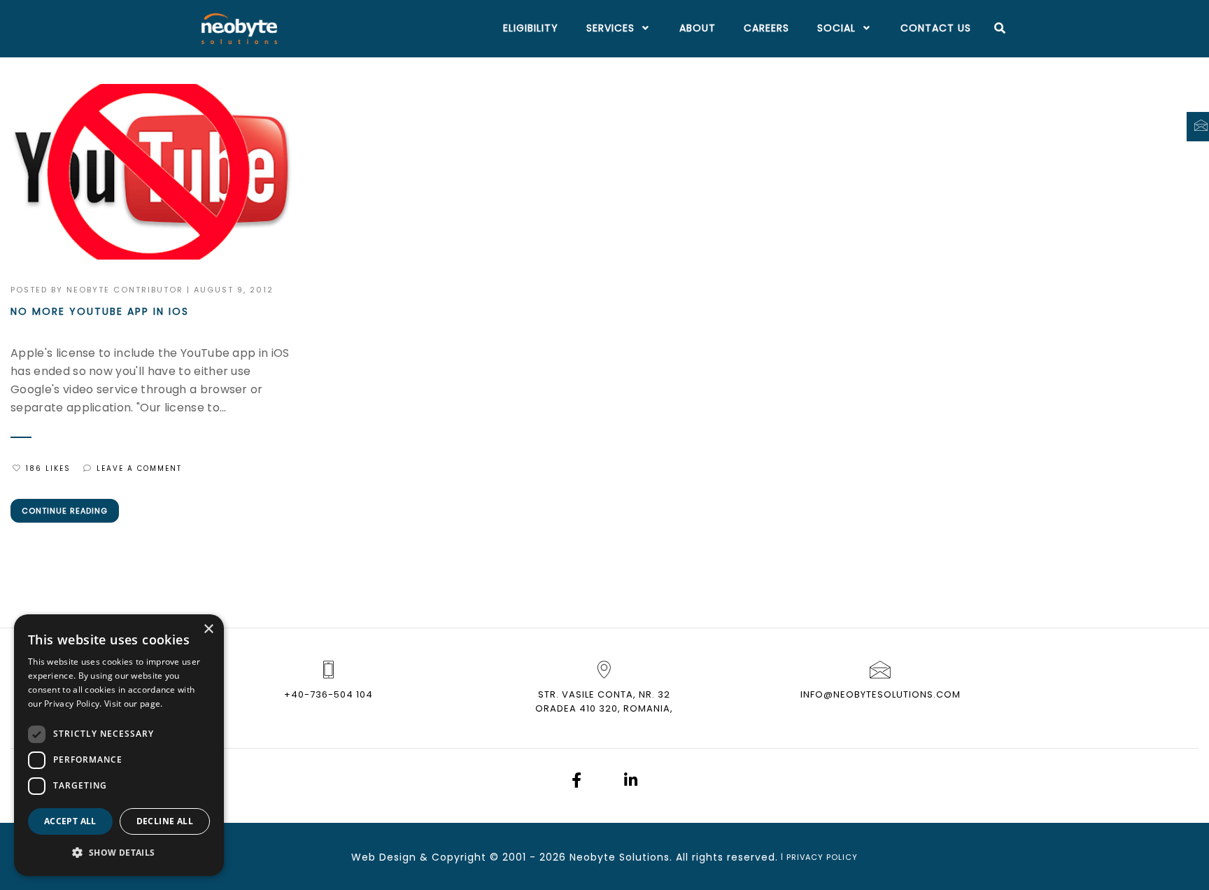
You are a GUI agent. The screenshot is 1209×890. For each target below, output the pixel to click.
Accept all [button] (70, 821)
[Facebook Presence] (577, 782)
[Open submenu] (643, 28)
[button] (119, 853)
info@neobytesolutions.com (880, 694)
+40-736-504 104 (328, 694)
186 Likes (48, 468)
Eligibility (530, 28)
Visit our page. (133, 703)
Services (610, 28)
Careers (766, 28)
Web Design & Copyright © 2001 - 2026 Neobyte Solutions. (511, 857)
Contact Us (935, 28)
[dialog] (119, 745)
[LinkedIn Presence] (630, 782)
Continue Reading (65, 510)
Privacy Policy (822, 857)
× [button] (208, 629)
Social (836, 28)
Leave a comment (139, 468)
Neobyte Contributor (124, 289)
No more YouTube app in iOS (99, 311)
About (697, 28)
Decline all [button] (164, 821)
